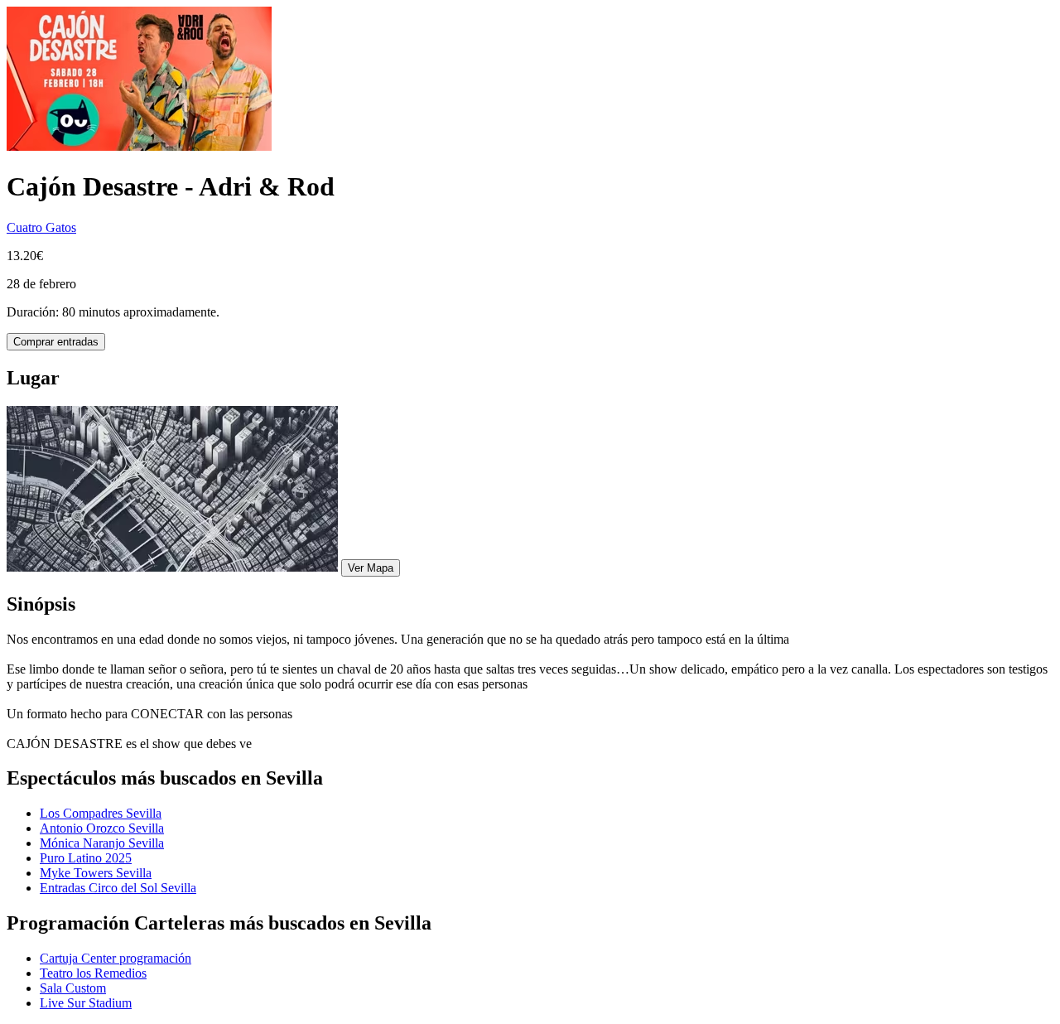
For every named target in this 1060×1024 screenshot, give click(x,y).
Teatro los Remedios (93, 973)
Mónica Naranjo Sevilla (102, 843)
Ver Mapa (370, 568)
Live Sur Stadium (86, 1003)
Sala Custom (73, 988)
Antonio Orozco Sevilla (102, 828)
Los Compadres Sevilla (100, 813)
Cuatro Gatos (41, 227)
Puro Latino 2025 (86, 858)
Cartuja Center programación (115, 958)
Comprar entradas (56, 342)
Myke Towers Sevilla (96, 873)
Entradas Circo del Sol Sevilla (118, 888)
